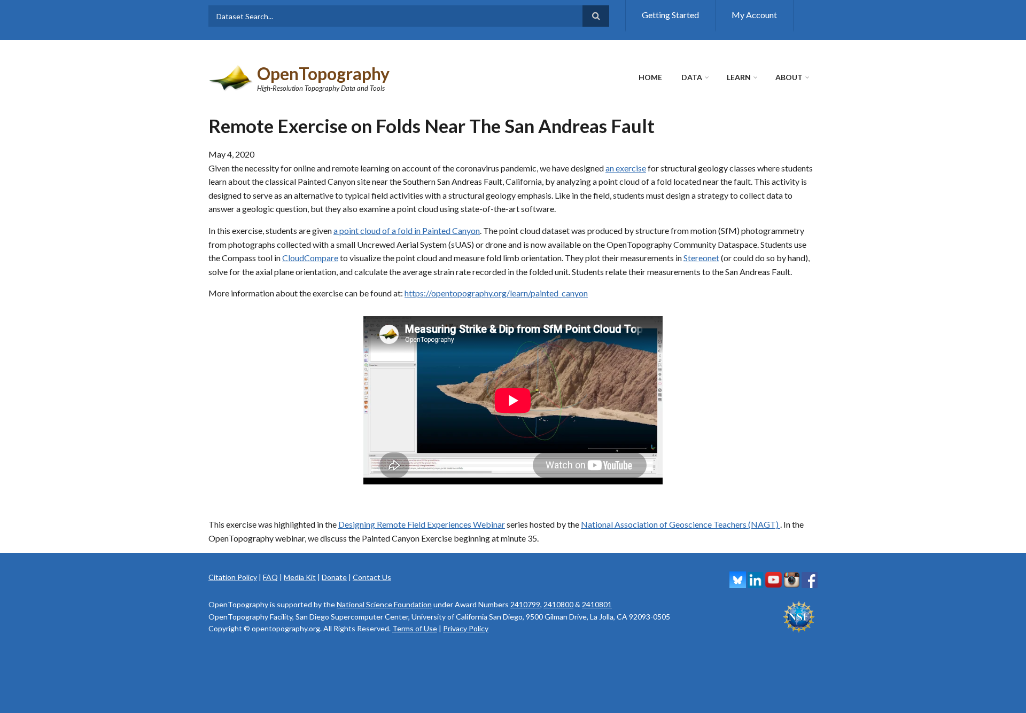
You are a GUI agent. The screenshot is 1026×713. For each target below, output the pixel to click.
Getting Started (670, 15)
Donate (334, 577)
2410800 (558, 604)
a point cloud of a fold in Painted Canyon (406, 230)
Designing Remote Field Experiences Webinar (421, 524)
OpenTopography (323, 73)
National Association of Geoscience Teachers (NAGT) (680, 524)
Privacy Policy (465, 628)
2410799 (525, 604)
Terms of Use (414, 628)
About (789, 77)
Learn (739, 77)
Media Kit (300, 577)
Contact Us (372, 577)
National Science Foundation (384, 604)
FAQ (270, 577)
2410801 (597, 604)
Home (650, 77)
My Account (754, 15)
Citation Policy (232, 577)
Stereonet (701, 258)
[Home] (231, 77)
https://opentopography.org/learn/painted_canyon (496, 293)
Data (691, 77)
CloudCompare (310, 258)
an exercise (625, 168)
